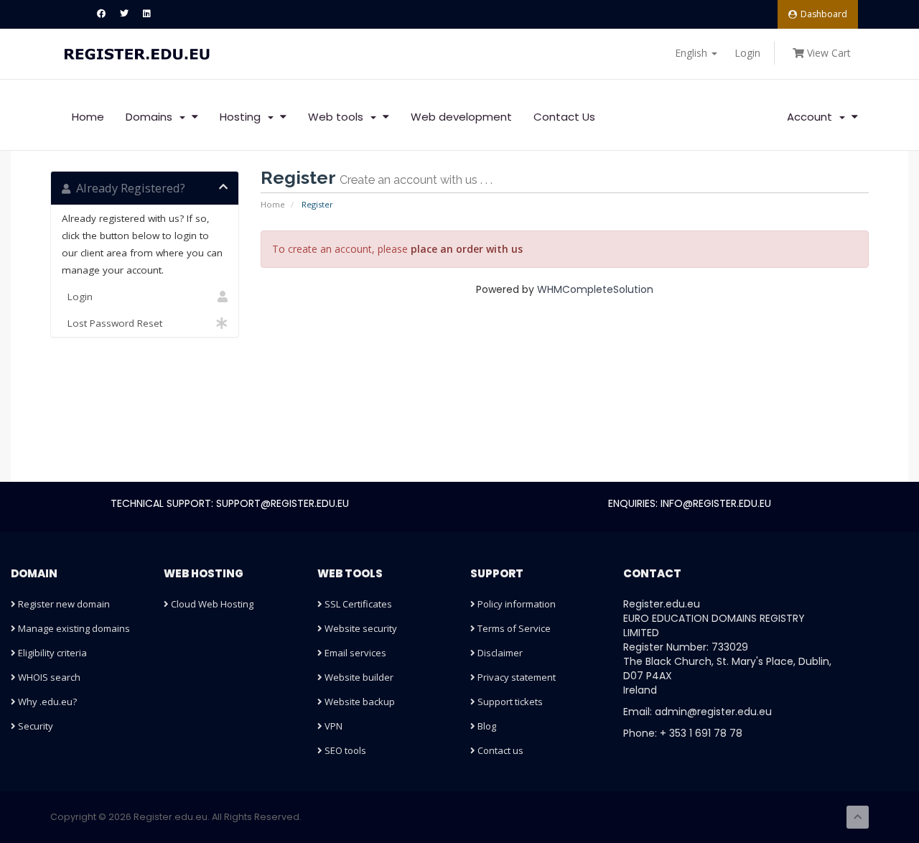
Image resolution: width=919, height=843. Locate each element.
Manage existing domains (73, 628)
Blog (485, 725)
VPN (332, 725)
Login (747, 53)
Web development (461, 116)
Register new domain (63, 603)
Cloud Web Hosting (211, 603)
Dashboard (824, 14)
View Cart (827, 53)
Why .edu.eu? (46, 701)
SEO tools (344, 750)
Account (812, 116)
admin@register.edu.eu (713, 711)
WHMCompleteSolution (595, 289)
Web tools (338, 116)
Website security (359, 628)
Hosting (243, 116)
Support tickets (509, 701)
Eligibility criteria (51, 652)
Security (34, 725)
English (692, 53)
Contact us (499, 750)
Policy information (515, 603)
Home (88, 116)
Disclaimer (499, 652)
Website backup (358, 701)
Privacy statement (515, 677)
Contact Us (564, 116)
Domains (152, 116)
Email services (354, 652)
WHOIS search (48, 677)
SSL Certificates (357, 603)
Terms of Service (513, 628)
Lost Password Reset (112, 323)
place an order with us (467, 249)
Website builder (357, 677)
